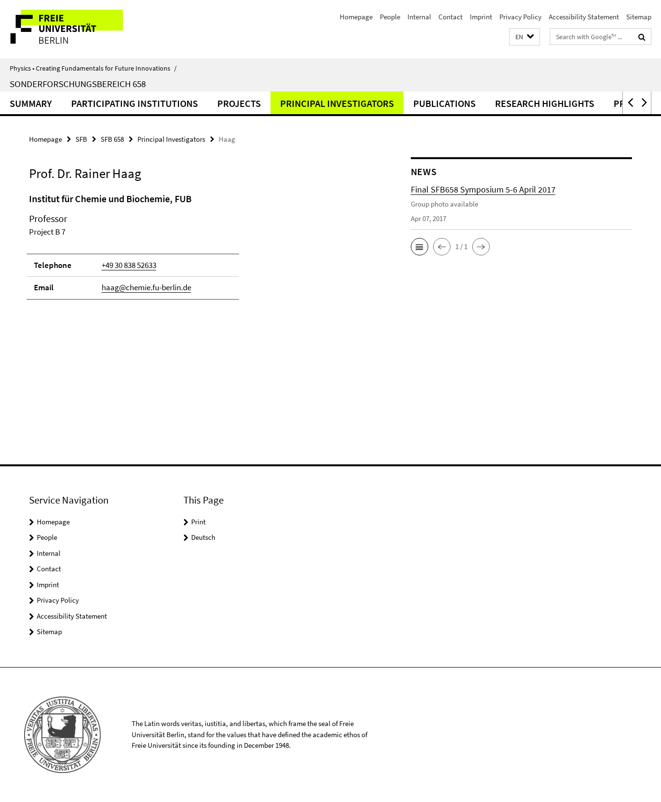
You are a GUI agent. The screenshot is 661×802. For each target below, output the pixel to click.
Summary (31, 103)
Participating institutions (134, 103)
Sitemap (638, 16)
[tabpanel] (202, 251)
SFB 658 (112, 139)
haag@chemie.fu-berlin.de (146, 287)
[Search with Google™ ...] (642, 37)
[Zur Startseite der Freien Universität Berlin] (81, 29)
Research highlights (544, 103)
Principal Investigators (337, 103)
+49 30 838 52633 (129, 265)
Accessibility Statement (584, 16)
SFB (81, 139)
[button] (524, 37)
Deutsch (203, 537)
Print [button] (198, 521)
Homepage (356, 16)
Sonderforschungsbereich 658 (78, 83)
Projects (239, 103)
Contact (450, 16)
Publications (444, 103)
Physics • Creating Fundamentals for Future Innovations (93, 68)
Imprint (481, 16)
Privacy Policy (520, 16)
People (390, 16)
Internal (419, 16)
